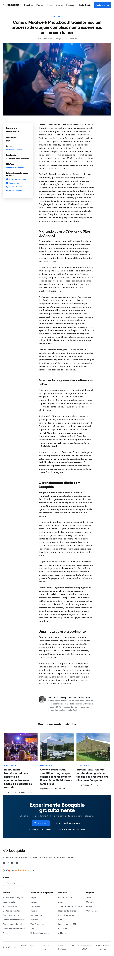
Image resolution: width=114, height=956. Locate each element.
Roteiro (89, 906)
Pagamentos (14, 183)
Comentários (92, 911)
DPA (72, 946)
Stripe (33, 897)
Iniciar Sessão (85, 5)
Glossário (62, 929)
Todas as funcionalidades (14, 929)
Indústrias (28, 5)
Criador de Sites (15, 187)
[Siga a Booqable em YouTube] (17, 863)
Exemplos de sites (66, 915)
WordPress (35, 906)
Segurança (33, 946)
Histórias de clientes (67, 911)
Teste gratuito (102, 5)
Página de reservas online (14, 920)
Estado (24, 946)
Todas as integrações (40, 933)
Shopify (34, 911)
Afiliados (62, 933)
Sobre (88, 897)
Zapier (33, 929)
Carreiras (90, 902)
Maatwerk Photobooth (15, 168)
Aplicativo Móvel (15, 191)
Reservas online (9, 902)
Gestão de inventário (12, 911)
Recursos (70, 5)
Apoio (60, 902)
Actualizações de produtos (70, 906)
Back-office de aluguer (13, 897)
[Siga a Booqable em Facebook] (4, 863)
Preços (50, 5)
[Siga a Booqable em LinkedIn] (12, 863)
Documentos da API (67, 924)
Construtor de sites (11, 915)
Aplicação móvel (10, 906)
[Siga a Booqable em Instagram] (8, 863)
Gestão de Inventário (17, 179)
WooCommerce (37, 924)
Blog (60, 920)
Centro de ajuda (65, 897)
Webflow (34, 920)
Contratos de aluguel (12, 924)
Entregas (34, 902)
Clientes (59, 5)
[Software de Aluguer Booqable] (11, 5)
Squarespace (36, 915)
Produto (39, 5)
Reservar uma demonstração (66, 823)
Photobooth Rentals (14, 150)
